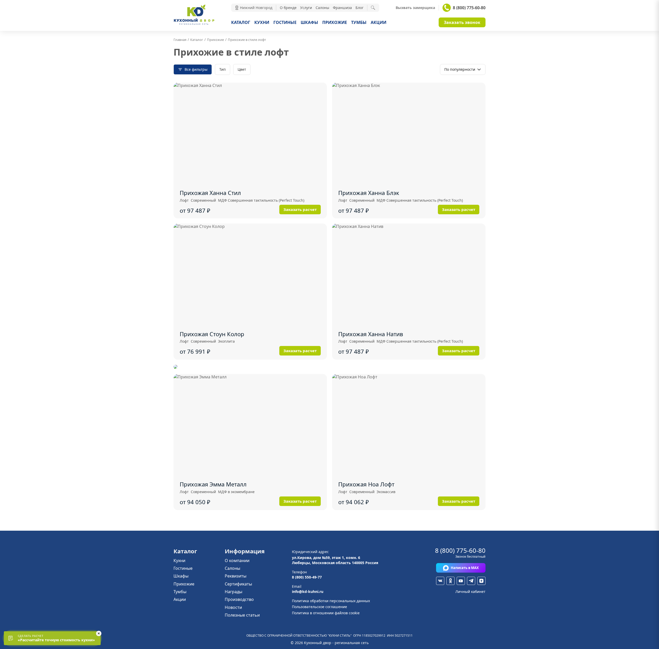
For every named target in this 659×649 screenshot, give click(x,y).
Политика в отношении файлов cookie (326, 612)
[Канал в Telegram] (471, 581)
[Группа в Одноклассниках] (450, 581)
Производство (239, 599)
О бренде (288, 7)
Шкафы (309, 22)
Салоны (322, 7)
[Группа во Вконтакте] (440, 581)
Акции (378, 22)
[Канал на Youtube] (461, 581)
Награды (233, 591)
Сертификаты (238, 584)
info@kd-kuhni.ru (307, 591)
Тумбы (359, 22)
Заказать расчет (300, 209)
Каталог (240, 22)
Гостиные (285, 22)
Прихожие (334, 22)
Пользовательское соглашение (319, 606)
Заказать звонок (462, 22)
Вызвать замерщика (415, 8)
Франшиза (342, 7)
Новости (233, 607)
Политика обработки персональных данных (331, 600)
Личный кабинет (470, 591)
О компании (237, 560)
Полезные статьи (242, 615)
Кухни (261, 22)
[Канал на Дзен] (481, 581)
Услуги (306, 7)
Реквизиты (235, 576)
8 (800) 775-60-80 (469, 8)
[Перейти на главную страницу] (194, 24)
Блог (359, 7)
